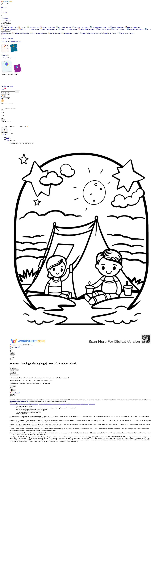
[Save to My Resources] (11, 353)
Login (8, 94)
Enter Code (3, 94)
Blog (11, 86)
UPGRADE (3, 128)
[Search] (17, 91)
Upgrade (3, 120)
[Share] (14, 353)
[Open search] (4, 96)
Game (2, 89)
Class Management (5, 86)
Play (11, 387)
